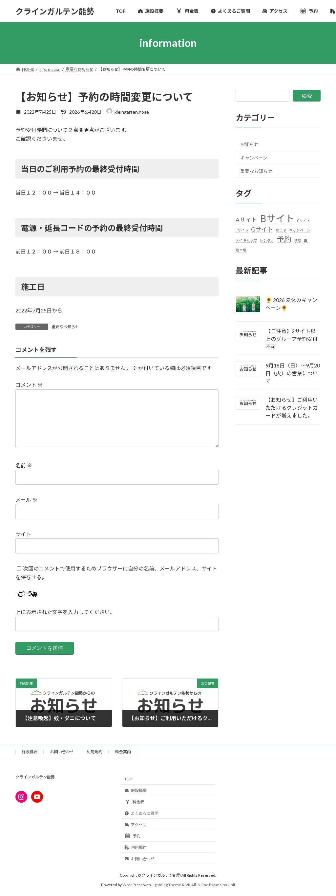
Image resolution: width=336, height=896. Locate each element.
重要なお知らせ (65, 326)
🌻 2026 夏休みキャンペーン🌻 (291, 304)
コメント (29, 385)
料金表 (138, 801)
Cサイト (303, 220)
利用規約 (94, 751)
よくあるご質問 (144, 813)
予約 (284, 239)
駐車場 (241, 250)
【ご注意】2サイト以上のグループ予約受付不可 (291, 339)
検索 (307, 96)
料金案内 (123, 751)
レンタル (267, 240)
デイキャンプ (246, 240)
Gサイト (262, 229)
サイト (23, 534)
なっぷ (281, 230)
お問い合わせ (62, 751)
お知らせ (249, 144)
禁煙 (297, 240)
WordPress (132, 884)
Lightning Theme (166, 884)
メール (26, 499)
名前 (23, 465)
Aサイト (246, 219)
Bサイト (277, 218)
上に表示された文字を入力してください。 (65, 612)
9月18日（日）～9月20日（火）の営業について (292, 373)
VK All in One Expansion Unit (210, 884)
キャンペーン (253, 157)
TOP (128, 778)
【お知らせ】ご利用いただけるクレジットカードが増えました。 (291, 408)
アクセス (138, 824)
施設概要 (29, 751)
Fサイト (242, 230)
